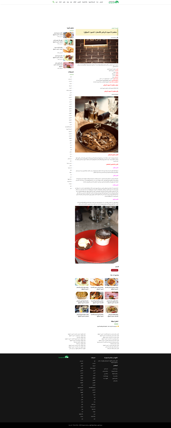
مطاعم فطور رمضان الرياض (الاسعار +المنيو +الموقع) (112, 302)
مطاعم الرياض (114, 270)
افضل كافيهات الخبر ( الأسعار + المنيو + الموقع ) (77, 347)
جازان (64, 2)
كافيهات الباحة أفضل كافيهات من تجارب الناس (77, 348)
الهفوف (70, 138)
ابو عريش (70, 79)
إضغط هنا (98, 80)
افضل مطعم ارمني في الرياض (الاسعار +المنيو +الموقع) (83, 315)
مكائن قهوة (70, 179)
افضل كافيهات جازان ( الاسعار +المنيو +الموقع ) (77, 345)
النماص (70, 136)
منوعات (70, 184)
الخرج (71, 95)
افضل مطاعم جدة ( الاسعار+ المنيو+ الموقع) (111, 337)
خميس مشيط (69, 163)
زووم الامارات (105, 376)
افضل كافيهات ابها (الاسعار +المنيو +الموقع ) (78, 340)
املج (71, 143)
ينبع (71, 188)
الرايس (70, 104)
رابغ (71, 170)
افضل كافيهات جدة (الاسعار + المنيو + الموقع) (77, 336)
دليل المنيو (106, 369)
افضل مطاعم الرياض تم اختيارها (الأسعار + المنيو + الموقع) (108, 334)
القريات (70, 115)
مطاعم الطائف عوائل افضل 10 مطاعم (112, 347)
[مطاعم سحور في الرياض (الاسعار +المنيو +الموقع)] (68, 35)
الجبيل (70, 88)
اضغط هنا (95, 82)
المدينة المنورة (92, 2)
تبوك (68, 2)
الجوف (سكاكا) (69, 90)
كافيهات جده (105, 378)
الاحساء (70, 81)
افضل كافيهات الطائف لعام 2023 (80, 342)
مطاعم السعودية (115, 371)
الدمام (70, 102)
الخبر (71, 93)
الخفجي (70, 97)
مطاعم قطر (115, 381)
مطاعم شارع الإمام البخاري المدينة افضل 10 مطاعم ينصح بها (108, 342)
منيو (57, 2)
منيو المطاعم (115, 369)
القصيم (79, 2)
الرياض (101, 2)
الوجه (71, 140)
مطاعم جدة (115, 376)
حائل (71, 156)
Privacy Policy (75, 425)
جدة (97, 2)
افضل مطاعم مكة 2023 (114, 344)
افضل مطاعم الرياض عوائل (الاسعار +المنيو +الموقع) (109, 336)
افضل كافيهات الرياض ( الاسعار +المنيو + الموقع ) (77, 334)
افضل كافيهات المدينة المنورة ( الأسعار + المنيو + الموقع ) (75, 339)
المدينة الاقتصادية (68, 127)
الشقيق (70, 109)
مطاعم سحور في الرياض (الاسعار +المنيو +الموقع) (111, 288)
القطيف (70, 120)
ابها (71, 2)
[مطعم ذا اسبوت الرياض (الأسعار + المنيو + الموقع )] (96, 51)
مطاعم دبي (106, 374)
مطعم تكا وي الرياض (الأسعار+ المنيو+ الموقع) (97, 315)
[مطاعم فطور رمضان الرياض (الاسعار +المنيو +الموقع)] (68, 65)
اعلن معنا (70, 425)
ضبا (71, 175)
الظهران (70, 113)
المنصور (70, 131)
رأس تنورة (70, 168)
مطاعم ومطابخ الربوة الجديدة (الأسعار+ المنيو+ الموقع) (97, 302)
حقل (71, 161)
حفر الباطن (70, 159)
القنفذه (70, 122)
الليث (71, 124)
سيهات (70, 172)
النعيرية (70, 134)
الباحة (60, 2)
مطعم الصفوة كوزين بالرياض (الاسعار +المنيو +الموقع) (82, 302)
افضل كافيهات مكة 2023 (81, 337)
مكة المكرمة (84, 2)
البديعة (70, 86)
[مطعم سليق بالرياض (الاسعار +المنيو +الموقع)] (68, 58)
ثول (71, 149)
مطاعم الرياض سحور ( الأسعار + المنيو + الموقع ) (96, 288)
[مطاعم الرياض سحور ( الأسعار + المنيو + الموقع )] (68, 50)
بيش (71, 145)
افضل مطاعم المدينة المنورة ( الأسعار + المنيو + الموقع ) (109, 340)
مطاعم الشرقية (115, 374)
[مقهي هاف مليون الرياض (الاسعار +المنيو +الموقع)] (68, 42)
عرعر (71, 177)
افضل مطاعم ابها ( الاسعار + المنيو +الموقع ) (111, 345)
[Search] (53, 2)
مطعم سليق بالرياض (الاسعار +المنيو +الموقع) (83, 288)
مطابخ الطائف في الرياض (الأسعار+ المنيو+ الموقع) (113, 315)
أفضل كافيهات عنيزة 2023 (81, 344)
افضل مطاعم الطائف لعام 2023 (113, 348)
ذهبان (70, 165)
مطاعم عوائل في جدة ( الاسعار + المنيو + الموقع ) (110, 339)
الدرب (70, 99)
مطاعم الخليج (115, 378)
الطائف (74, 2)
